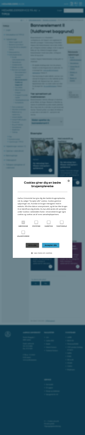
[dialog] (42, 217)
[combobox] (69, 181)
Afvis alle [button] (32, 245)
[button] (42, 253)
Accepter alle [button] (51, 245)
